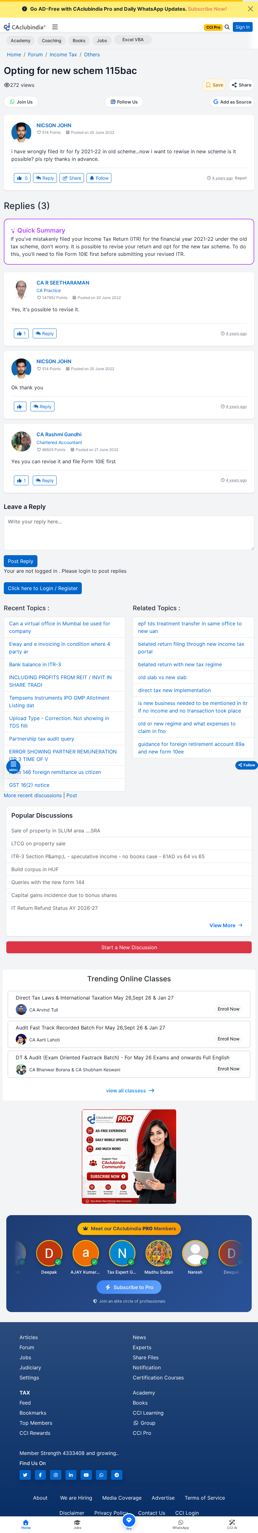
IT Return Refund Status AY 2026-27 (54, 908)
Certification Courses (158, 1377)
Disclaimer (71, 1513)
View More (223, 925)
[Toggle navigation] (55, 27)
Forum (27, 1347)
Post (71, 795)
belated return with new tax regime (180, 664)
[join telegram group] (116, 1475)
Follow (102, 178)
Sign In (243, 27)
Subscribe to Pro (134, 1287)
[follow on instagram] (55, 1475)
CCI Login (187, 1513)
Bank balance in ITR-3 (35, 664)
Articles (29, 1337)
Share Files (146, 1357)
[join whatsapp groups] (101, 1475)
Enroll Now (228, 1009)
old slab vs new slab (162, 677)
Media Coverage (122, 1498)
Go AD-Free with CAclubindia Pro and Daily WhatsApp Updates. (128, 9)
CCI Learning (148, 1413)
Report (241, 178)
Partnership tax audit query (41, 739)
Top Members (36, 1423)
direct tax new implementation (174, 690)
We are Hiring (76, 1498)
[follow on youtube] (86, 1475)
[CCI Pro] (129, 1156)
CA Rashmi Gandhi (58, 434)
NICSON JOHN (53, 125)
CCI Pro (142, 1433)
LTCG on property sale (38, 843)
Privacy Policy (111, 1513)
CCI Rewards (35, 1433)
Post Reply (20, 561)
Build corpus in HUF (35, 869)
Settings (29, 1377)
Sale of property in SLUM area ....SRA (55, 830)
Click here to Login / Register (43, 588)
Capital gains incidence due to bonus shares (64, 895)
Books (79, 40)
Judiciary (30, 1367)
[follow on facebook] (40, 1475)
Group (147, 1423)
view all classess (126, 1090)
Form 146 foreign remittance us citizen (55, 772)
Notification (147, 1367)
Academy (21, 40)
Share (74, 178)
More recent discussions (33, 795)
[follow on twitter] (25, 1475)
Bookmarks (33, 1413)
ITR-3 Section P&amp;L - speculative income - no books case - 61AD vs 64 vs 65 (108, 856)
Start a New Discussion (129, 947)
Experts (142, 1347)
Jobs (102, 40)
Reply (47, 178)
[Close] (250, 9)
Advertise (163, 1498)
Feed (25, 1403)
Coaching (51, 40)
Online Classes (129, 978)
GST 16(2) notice (29, 785)
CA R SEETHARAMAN (62, 282)
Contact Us (151, 1513)
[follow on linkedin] (71, 1475)
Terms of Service (205, 1498)
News (139, 1337)
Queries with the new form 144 (47, 882)
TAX (25, 1392)
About (40, 1498)
